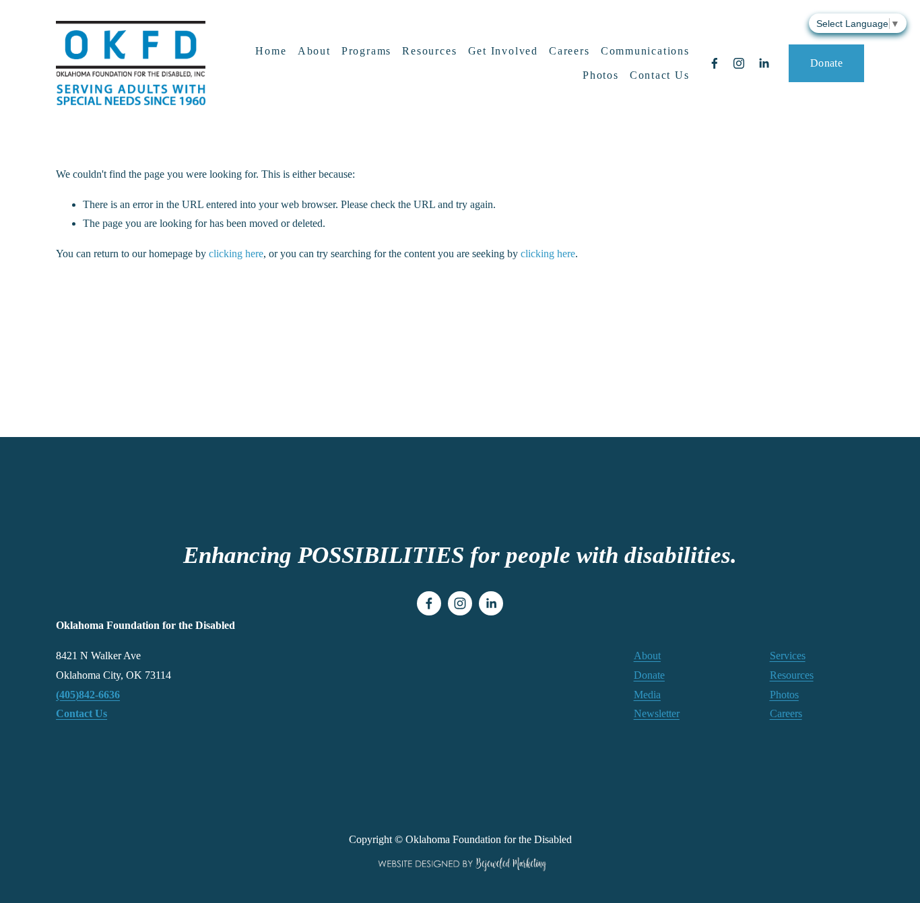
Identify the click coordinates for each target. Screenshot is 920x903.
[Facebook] (714, 63)
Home (270, 51)
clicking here (236, 253)
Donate (826, 63)
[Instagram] (739, 63)
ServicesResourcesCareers (792, 684)
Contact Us (660, 75)
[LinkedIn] (763, 63)
